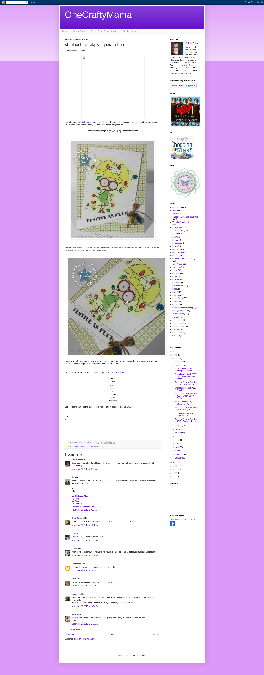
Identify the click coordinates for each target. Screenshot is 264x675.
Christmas (75, 446)
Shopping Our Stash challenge (185, 217)
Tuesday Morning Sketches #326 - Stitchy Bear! (186, 408)
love (174, 292)
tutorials (175, 329)
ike (73, 477)
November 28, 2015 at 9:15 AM (84, 469)
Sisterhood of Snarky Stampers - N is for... (184, 369)
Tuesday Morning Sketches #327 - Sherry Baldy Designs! (186, 396)
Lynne (112, 397)
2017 (175, 351)
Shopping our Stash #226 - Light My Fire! (186, 414)
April (177, 447)
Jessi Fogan (193, 43)
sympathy (176, 317)
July (177, 436)
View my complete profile (180, 74)
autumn (175, 234)
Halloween (177, 214)
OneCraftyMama (98, 15)
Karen (112, 388)
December (179, 362)
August (178, 433)
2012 (175, 469)
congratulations (178, 252)
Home (65, 31)
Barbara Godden (79, 459)
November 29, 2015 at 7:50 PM (84, 586)
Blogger (143, 655)
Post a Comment (75, 629)
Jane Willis (76, 614)
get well (175, 273)
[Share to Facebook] (110, 442)
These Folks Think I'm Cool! (104, 31)
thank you (176, 320)
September (180, 429)
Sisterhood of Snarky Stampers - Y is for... (184, 403)
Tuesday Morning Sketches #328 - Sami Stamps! (186, 383)
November (179, 365)
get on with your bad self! (113, 372)
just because (177, 286)
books (175, 246)
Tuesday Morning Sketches (183, 222)
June (177, 440)
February (179, 454)
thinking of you (178, 326)
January (178, 458)
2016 (175, 355)
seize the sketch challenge (183, 308)
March (178, 451)
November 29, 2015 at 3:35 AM (84, 571)
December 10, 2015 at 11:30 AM (85, 624)
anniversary (177, 227)
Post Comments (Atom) (85, 639)
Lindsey (75, 594)
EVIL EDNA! (125, 407)
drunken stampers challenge (184, 259)
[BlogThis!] (105, 442)
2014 (175, 462)
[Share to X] (108, 442)
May (177, 444)
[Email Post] (97, 442)
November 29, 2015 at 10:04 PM (85, 606)
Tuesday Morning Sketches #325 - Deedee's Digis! (186, 420)
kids (174, 289)
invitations (176, 283)
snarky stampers (91, 446)
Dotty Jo (75, 533)
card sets (176, 249)
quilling (175, 304)
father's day (177, 264)
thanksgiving (177, 323)
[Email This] (102, 442)
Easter (175, 211)
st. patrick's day (178, 314)
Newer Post (70, 635)
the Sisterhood (84, 122)
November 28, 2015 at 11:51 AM (85, 540)
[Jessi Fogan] (172, 525)
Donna (113, 385)
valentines (176, 333)
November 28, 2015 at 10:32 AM (85, 525)
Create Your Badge (188, 519)
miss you (176, 295)
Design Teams (79, 31)
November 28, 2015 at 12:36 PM (85, 555)
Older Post (156, 635)
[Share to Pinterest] (113, 442)
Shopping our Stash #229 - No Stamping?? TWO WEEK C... (186, 376)
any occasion (177, 231)
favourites (176, 267)
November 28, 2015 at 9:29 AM (84, 510)
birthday (175, 240)
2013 (175, 466)
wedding (176, 336)
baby (174, 237)
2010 (175, 477)
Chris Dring (77, 518)
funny (82, 446)
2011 (175, 473)
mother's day (177, 298)
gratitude (176, 279)
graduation (177, 276)
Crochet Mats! (129, 31)
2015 (175, 359)
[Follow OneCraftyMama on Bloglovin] (183, 87)
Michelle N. (76, 564)
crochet (175, 256)
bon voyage (177, 243)
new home (176, 301)
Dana (74, 579)
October (178, 426)
